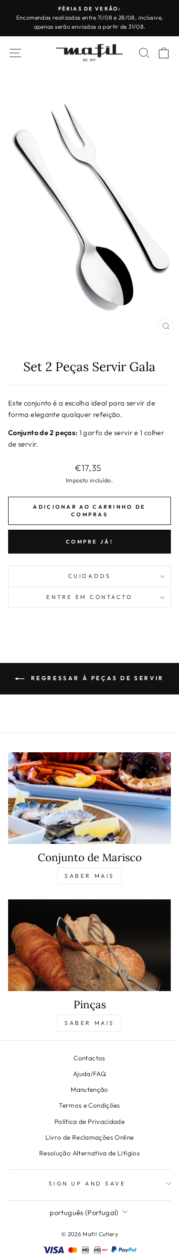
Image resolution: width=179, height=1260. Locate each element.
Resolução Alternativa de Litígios (89, 1153)
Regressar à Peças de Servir (96, 678)
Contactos (89, 1058)
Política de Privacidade (89, 1121)
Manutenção (89, 1089)
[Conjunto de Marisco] (89, 798)
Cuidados (89, 575)
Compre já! (89, 541)
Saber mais (89, 875)
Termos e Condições (89, 1105)
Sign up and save (87, 1183)
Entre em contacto (89, 596)
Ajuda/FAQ (89, 1073)
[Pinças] (89, 945)
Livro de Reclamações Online (89, 1137)
